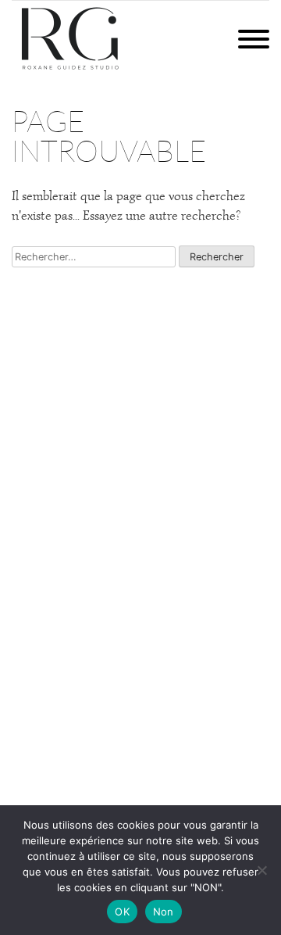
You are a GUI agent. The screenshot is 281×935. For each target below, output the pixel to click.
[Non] (261, 870)
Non (163, 911)
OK (122, 911)
